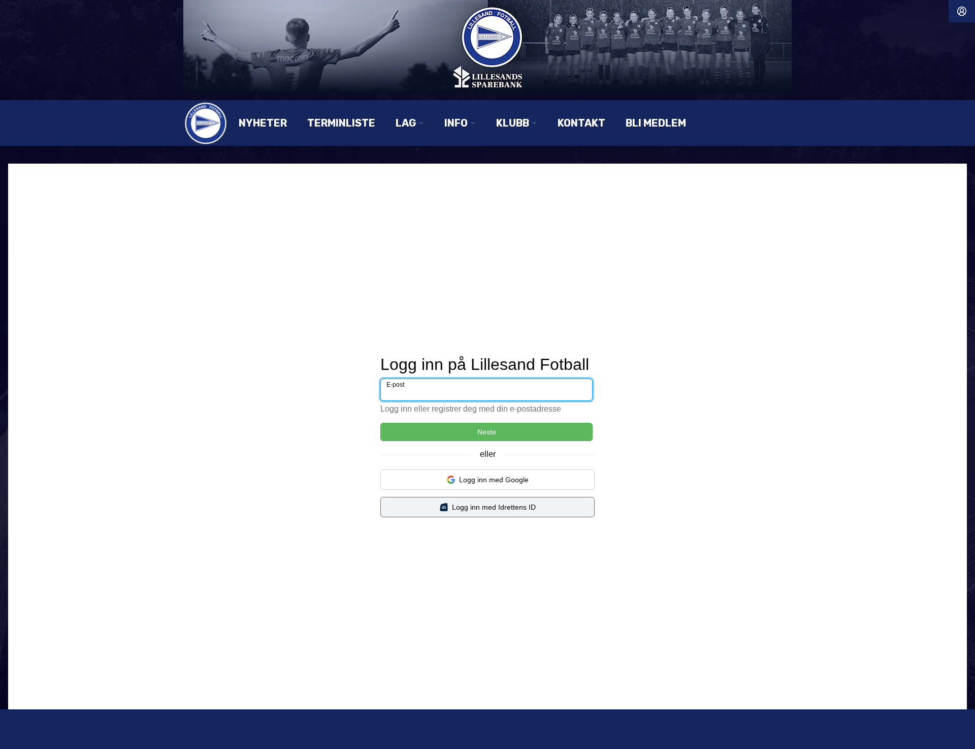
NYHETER (263, 123)
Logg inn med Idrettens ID (494, 507)
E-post (395, 384)
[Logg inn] (962, 11)
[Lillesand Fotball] (487, 46)
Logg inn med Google (494, 480)
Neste (486, 432)
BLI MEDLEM (656, 123)
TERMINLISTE (341, 123)
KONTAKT (581, 123)
